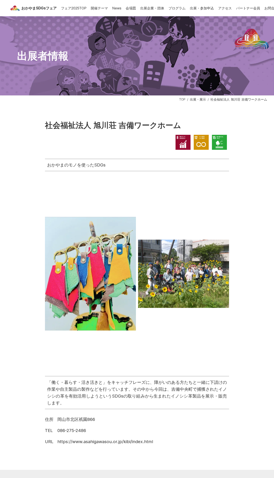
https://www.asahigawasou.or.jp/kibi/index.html (105, 441)
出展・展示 (198, 99)
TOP (182, 99)
